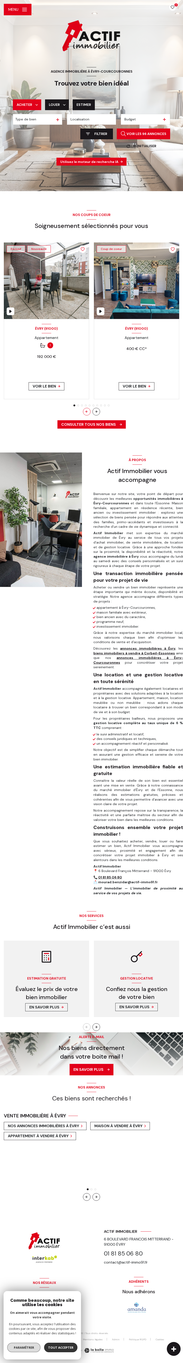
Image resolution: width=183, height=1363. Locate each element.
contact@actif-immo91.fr (126, 1262)
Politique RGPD (137, 1339)
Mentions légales (93, 1339)
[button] (96, 411)
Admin (116, 1339)
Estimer (83, 104)
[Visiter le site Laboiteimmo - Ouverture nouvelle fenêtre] (98, 1350)
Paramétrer (24, 1347)
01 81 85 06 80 (110, 877)
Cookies (160, 1339)
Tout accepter (60, 1347)
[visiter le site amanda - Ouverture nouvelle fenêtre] (137, 1308)
